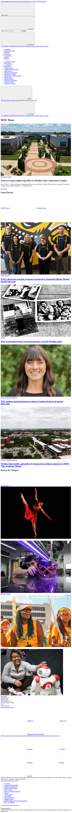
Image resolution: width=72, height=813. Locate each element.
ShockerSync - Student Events (12, 75)
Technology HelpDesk (10, 80)
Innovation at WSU (12, 1)
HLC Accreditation (9, 802)
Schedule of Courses (10, 74)
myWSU (38, 1)
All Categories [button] (5, 485)
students (3, 338)
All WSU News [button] (5, 208)
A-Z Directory (8, 65)
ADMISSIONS (13, 46)
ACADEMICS (5, 46)
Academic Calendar (9, 61)
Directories (26, 1)
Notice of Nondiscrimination (12, 791)
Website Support (8, 799)
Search (2, 31)
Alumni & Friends (6, 780)
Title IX (6, 793)
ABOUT (37, 46)
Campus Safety (8, 794)
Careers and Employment (11, 69)
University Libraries (9, 83)
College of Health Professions (9, 397)
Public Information (9, 797)
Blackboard (7, 66)
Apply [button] (12, 707)
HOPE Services (5, 275)
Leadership (4, 1)
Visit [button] (9, 707)
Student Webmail (9, 79)
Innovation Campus (6, 177)
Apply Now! (7, 63)
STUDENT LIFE (23, 46)
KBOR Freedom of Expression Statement (15, 801)
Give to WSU (32, 1)
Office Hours (8, 71)
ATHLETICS (31, 46)
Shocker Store (8, 77)
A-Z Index (7, 783)
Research (20, 1)
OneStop (43, 1)
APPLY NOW (44, 46)
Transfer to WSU (9, 82)
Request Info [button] (4, 707)
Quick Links (4, 15)
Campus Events (8, 68)
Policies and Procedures (10, 72)
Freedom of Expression (10, 787)
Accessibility (7, 796)
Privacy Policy (8, 790)
